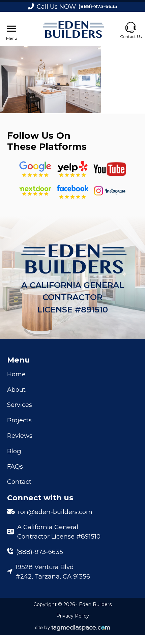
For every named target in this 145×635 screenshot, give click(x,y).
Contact (19, 481)
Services (19, 405)
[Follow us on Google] (35, 169)
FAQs (15, 466)
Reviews (19, 435)
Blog (14, 451)
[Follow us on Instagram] (109, 190)
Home (16, 374)
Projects (19, 420)
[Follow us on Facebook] (72, 190)
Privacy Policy (72, 616)
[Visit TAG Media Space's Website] (73, 628)
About (16, 389)
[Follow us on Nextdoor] (109, 169)
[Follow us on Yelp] (72, 169)
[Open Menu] (11, 29)
